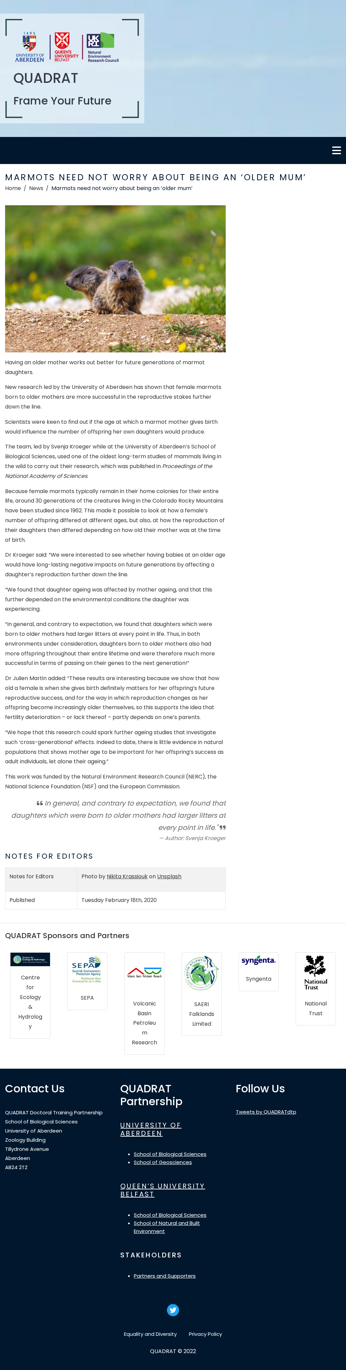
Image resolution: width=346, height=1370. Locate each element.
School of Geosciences (163, 1162)
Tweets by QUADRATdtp (266, 1111)
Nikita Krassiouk (127, 876)
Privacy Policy (205, 1334)
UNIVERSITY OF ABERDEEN (150, 1129)
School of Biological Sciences (170, 1154)
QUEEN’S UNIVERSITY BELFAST (162, 1190)
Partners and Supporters (165, 1275)
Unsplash (169, 876)
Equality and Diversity (150, 1334)
